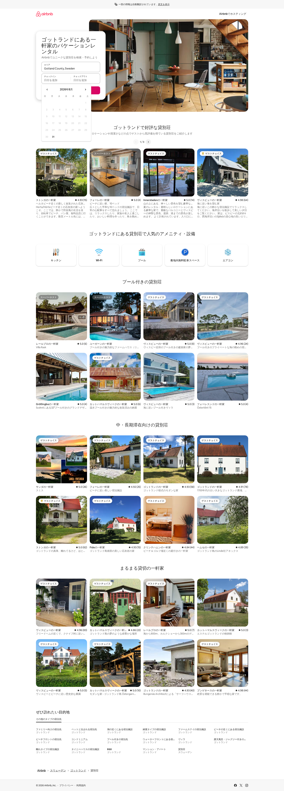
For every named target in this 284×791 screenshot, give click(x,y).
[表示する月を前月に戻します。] (47, 90)
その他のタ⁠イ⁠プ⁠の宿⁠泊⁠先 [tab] (49, 719)
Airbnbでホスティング (232, 14)
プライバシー (66, 785)
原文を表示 (164, 4)
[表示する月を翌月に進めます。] (85, 90)
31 (53, 136)
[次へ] (148, 142)
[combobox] (70, 68)
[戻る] (136, 142)
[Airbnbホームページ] (44, 14)
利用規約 (81, 785)
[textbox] (56, 80)
